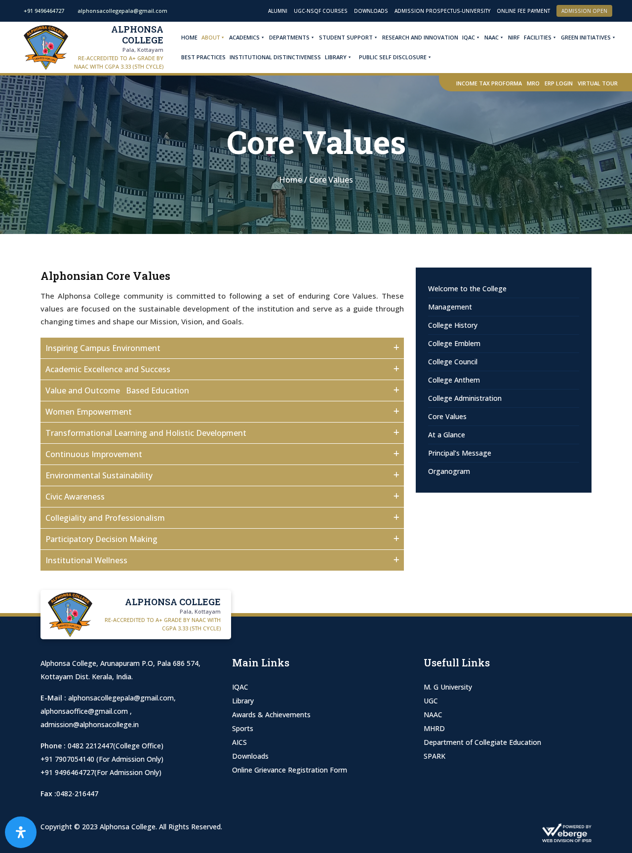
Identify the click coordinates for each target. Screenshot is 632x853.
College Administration (465, 398)
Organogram (449, 471)
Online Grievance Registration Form (289, 770)
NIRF (514, 37)
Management (450, 306)
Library (336, 57)
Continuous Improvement (93, 454)
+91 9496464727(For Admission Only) (100, 772)
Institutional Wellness (86, 560)
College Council (452, 361)
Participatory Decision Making (101, 539)
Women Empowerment (88, 411)
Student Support (346, 37)
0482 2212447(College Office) (115, 745)
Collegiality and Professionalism (105, 517)
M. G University (448, 687)
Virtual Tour (598, 83)
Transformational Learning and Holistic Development (145, 432)
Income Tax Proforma (489, 83)
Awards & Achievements (271, 714)
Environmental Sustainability (99, 475)
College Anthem (454, 380)
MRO (533, 83)
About (210, 37)
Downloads (371, 10)
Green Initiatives (586, 37)
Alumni (277, 10)
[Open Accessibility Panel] (21, 832)
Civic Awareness (75, 496)
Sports (242, 728)
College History (452, 325)
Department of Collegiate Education (482, 742)
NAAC (491, 37)
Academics (244, 37)
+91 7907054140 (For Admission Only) (101, 759)
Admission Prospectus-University (442, 10)
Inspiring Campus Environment (102, 348)
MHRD (434, 728)
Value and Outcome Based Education (117, 390)
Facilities (538, 37)
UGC (431, 700)
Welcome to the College (467, 288)
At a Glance (446, 434)
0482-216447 (77, 793)
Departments (289, 37)
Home (189, 37)
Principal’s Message (459, 453)
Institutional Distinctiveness (275, 57)
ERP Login (559, 83)
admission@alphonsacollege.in (89, 724)
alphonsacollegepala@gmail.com (121, 697)
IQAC (468, 37)
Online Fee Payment (523, 10)
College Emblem (454, 343)
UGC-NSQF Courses (321, 10)
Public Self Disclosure (393, 57)
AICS (239, 742)
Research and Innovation (420, 37)
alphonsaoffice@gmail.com (85, 711)
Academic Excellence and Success (107, 369)
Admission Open (584, 10)
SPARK (434, 756)
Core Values (447, 416)
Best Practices (203, 57)
